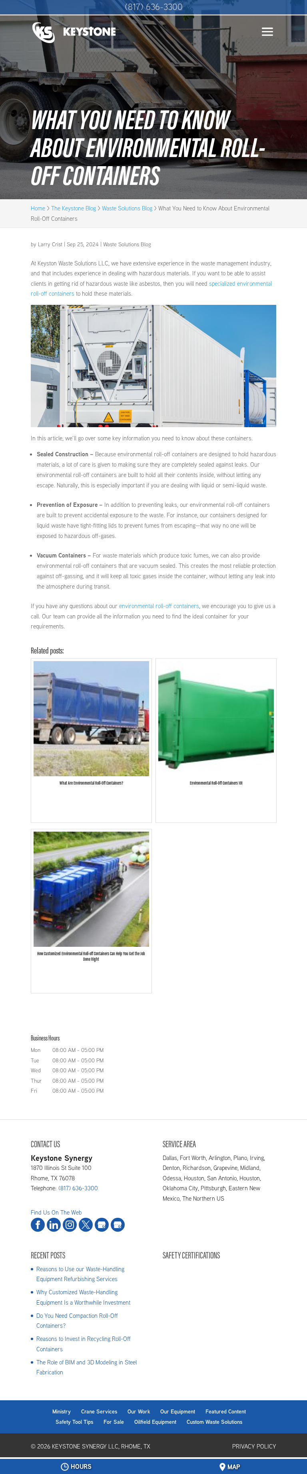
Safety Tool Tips (74, 1422)
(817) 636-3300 (154, 6)
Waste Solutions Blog (127, 244)
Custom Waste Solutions (214, 1422)
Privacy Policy (254, 1446)
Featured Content (225, 1411)
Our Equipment (177, 1411)
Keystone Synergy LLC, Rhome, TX (101, 1446)
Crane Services (99, 1411)
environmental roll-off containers (159, 606)
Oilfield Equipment (155, 1422)
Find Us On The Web (56, 1212)
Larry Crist (50, 244)
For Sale (114, 1422)
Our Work (139, 1411)
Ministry (61, 1411)
